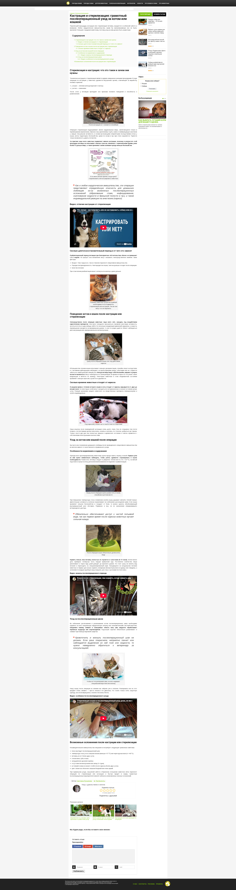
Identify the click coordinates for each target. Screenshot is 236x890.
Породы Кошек (77, 3)
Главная (72, 13)
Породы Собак (88, 3)
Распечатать (100, 781)
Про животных (164, 3)
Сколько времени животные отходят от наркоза (93, 48)
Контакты (142, 884)
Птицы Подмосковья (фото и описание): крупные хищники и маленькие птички (156, 53)
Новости (140, 3)
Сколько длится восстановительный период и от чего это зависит (99, 44)
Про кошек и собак (151, 3)
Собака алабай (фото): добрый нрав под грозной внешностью (156, 64)
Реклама (151, 884)
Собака (144, 86)
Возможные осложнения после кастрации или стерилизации (95, 61)
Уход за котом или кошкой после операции (89, 51)
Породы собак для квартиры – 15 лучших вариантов (155, 21)
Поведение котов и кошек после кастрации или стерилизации (95, 46)
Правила (159, 884)
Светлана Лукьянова (84, 781)
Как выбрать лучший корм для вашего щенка (152, 121)
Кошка (144, 83)
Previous (140, 109)
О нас (135, 884)
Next (164, 109)
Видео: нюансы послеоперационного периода (95, 55)
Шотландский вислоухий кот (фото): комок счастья (156, 40)
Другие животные (101, 3)
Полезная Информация (117, 3)
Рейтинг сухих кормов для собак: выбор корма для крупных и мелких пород (156, 31)
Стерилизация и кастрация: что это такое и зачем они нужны (95, 40)
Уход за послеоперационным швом (89, 57)
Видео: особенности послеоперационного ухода (96, 59)
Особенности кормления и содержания (90, 53)
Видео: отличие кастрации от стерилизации (92, 42)
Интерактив (131, 3)
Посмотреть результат (152, 91)
